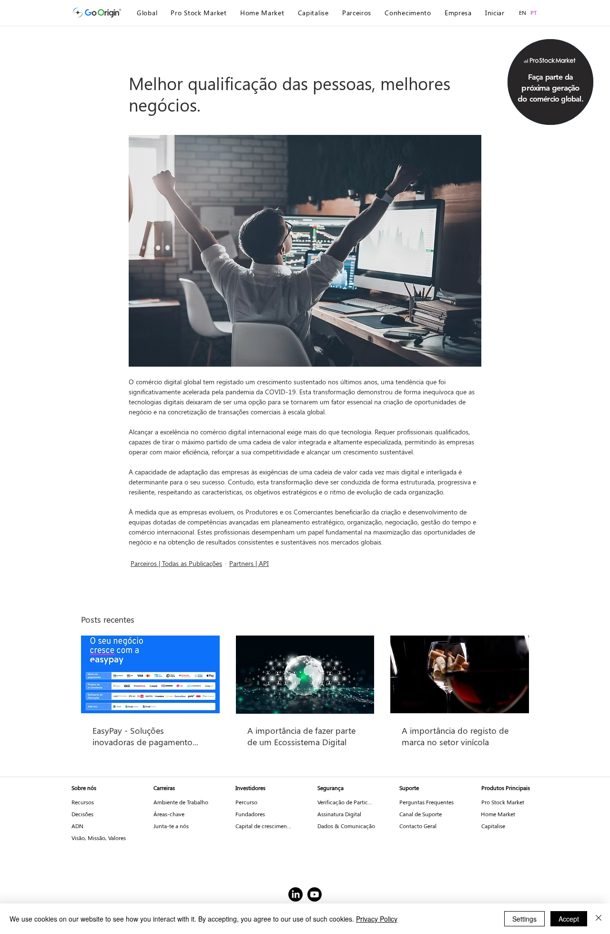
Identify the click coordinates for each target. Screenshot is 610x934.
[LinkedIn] (295, 894)
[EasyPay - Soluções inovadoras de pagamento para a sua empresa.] (150, 674)
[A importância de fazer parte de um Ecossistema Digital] (305, 675)
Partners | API (249, 563)
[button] (550, 87)
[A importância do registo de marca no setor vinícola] (459, 674)
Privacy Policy (376, 919)
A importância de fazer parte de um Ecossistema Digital (301, 736)
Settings (524, 919)
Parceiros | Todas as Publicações (176, 563)
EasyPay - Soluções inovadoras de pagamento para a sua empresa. (142, 736)
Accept (569, 919)
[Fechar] (598, 918)
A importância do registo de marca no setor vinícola (455, 736)
